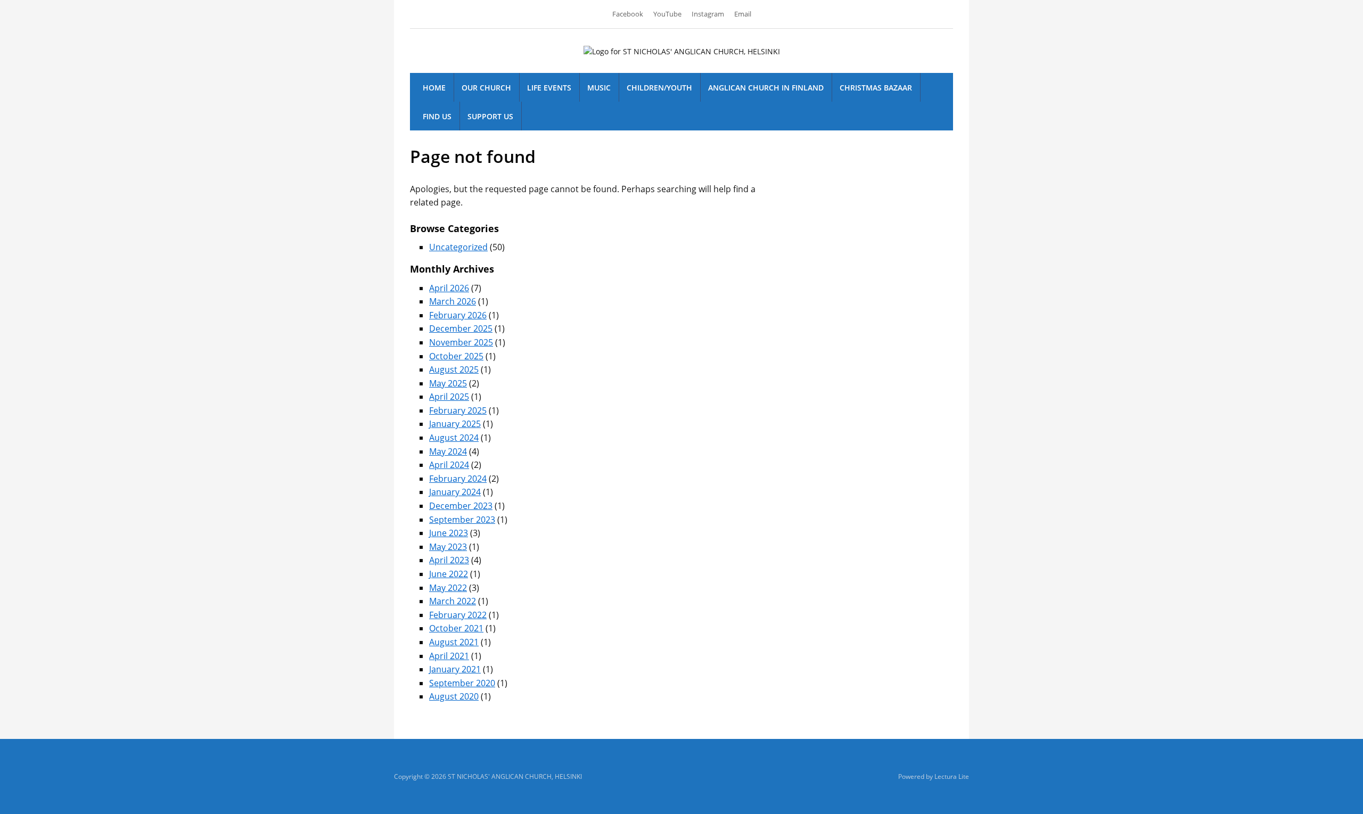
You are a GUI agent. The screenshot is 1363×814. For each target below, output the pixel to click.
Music (599, 88)
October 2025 (456, 356)
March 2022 (452, 601)
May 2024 (448, 451)
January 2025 (455, 424)
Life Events (549, 88)
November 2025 (461, 342)
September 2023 (462, 519)
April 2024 (449, 465)
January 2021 (455, 669)
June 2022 (448, 574)
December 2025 (460, 328)
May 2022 (448, 588)
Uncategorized (458, 247)
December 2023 (460, 506)
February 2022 (458, 615)
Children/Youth (659, 88)
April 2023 (449, 560)
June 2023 (448, 533)
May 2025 (448, 383)
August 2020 (454, 696)
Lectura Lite (951, 776)
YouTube (667, 14)
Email (742, 14)
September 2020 (462, 683)
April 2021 (449, 656)
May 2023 (448, 547)
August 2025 (454, 369)
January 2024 (455, 492)
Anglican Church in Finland (766, 88)
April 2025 (449, 396)
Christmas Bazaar (876, 88)
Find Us (437, 116)
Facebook (627, 14)
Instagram (708, 14)
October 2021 (456, 628)
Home (434, 88)
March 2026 (452, 301)
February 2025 (458, 410)
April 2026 (449, 288)
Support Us (490, 116)
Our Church (486, 88)
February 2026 (458, 315)
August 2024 (454, 437)
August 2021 (454, 642)
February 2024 (458, 478)
